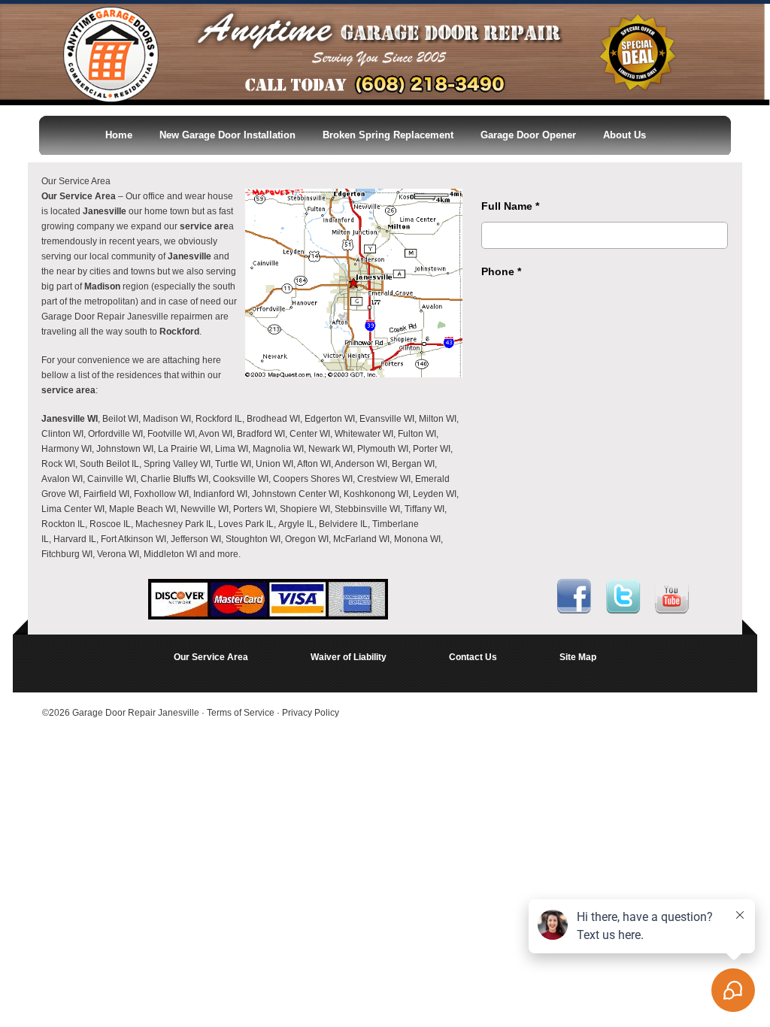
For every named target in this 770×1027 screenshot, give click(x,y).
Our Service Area (211, 657)
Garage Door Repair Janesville (135, 712)
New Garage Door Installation (227, 135)
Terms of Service (242, 712)
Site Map (577, 657)
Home (118, 135)
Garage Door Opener (528, 135)
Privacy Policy (310, 712)
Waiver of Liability (349, 657)
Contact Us (473, 657)
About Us (624, 135)
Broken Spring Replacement (388, 135)
